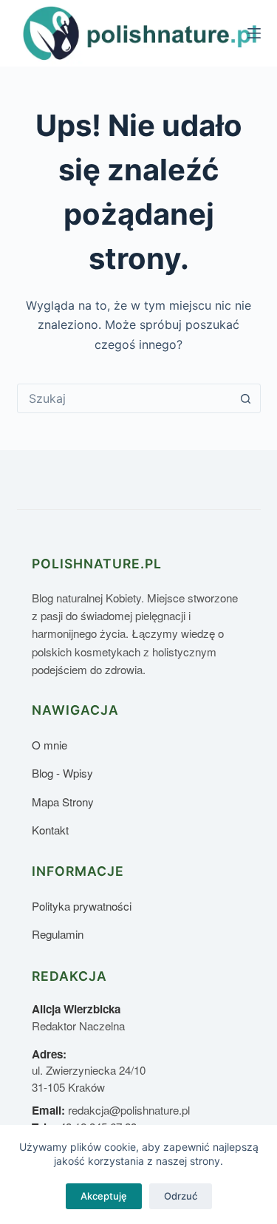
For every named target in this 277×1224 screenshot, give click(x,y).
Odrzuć (180, 1196)
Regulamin (57, 934)
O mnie (49, 744)
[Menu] (254, 33)
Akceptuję (104, 1196)
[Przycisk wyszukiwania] (246, 398)
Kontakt (50, 829)
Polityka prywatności (81, 906)
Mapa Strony (63, 801)
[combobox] (125, 398)
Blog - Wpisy (62, 773)
